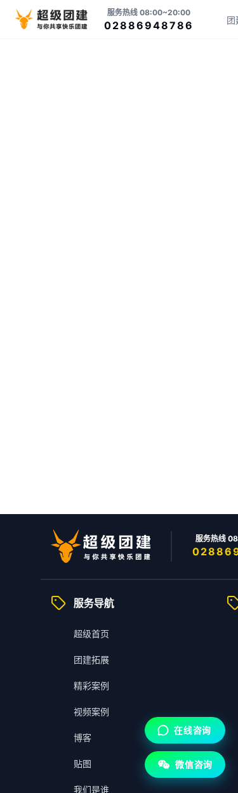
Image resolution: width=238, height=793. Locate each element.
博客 (82, 737)
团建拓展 (91, 659)
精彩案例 (91, 685)
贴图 (82, 763)
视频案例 (91, 711)
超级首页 (91, 633)
